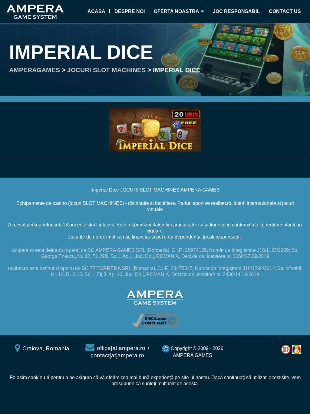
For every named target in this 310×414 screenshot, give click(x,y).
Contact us (285, 11)
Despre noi (129, 11)
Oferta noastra (176, 11)
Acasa (96, 11)
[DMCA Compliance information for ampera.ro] (155, 320)
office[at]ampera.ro (121, 348)
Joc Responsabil (236, 11)
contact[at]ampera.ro (117, 355)
